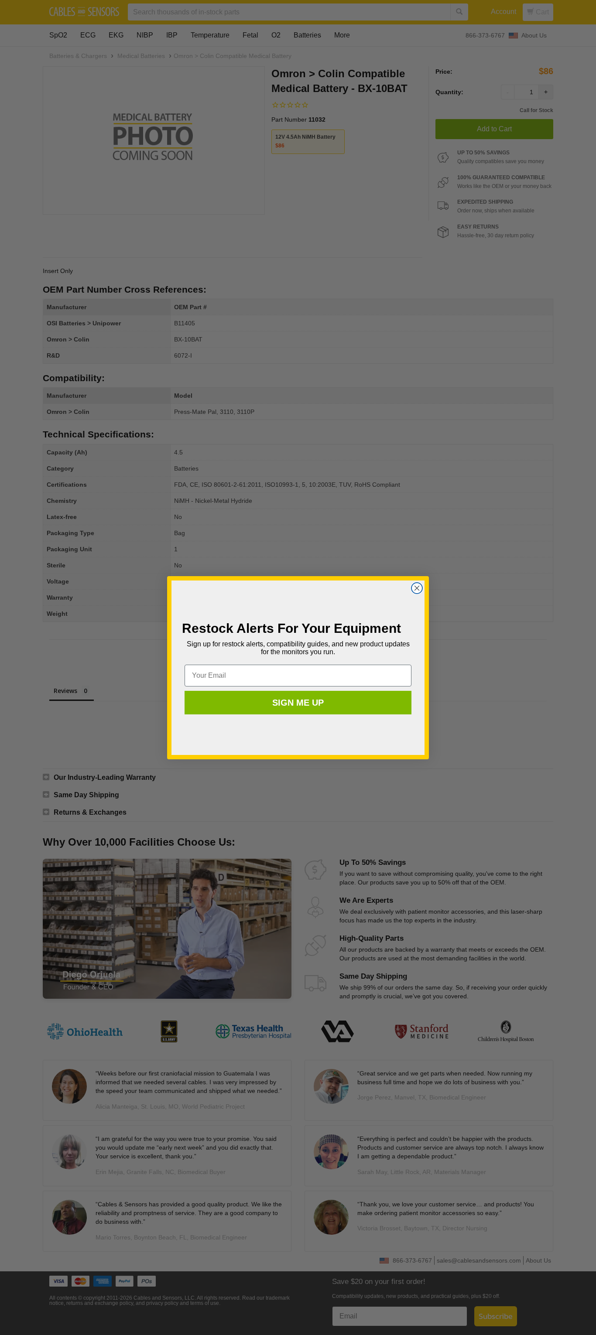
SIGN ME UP (298, 702)
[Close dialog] (416, 588)
